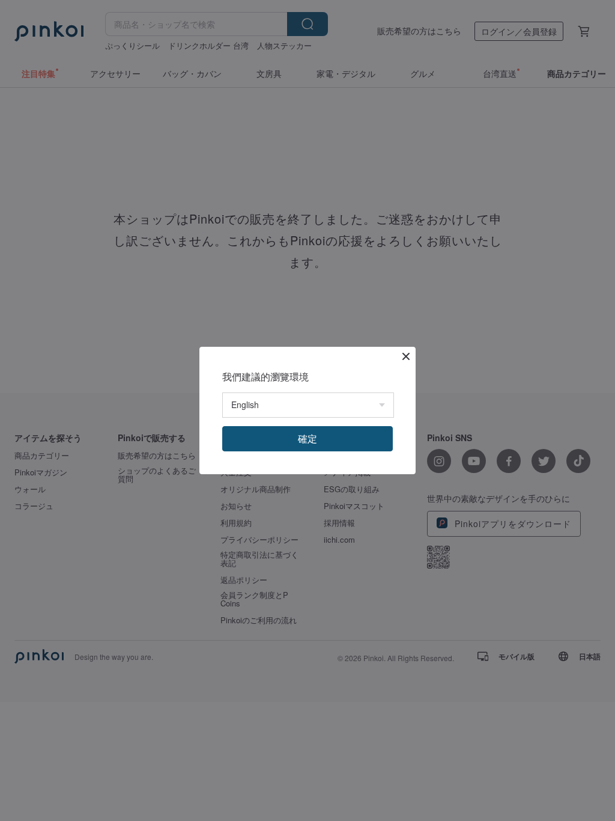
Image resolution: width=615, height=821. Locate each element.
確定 (307, 438)
